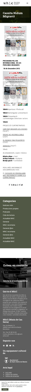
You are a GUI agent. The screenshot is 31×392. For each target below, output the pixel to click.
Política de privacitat (12, 376)
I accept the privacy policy (16, 276)
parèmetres (19, 386)
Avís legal (8, 372)
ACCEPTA (5, 389)
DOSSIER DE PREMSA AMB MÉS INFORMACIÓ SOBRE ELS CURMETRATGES (14, 175)
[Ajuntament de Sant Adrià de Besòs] (15, 360)
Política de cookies (11, 374)
